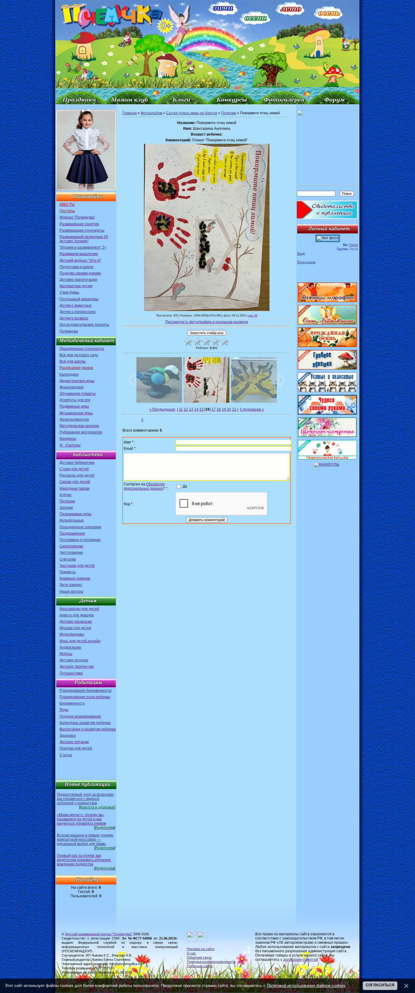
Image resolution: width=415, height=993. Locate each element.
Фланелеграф (72, 387)
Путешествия (71, 673)
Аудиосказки (70, 647)
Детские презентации (78, 280)
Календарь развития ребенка (85, 723)
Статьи (66, 755)
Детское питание (74, 742)
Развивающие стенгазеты (82, 230)
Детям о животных (75, 305)
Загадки (66, 507)
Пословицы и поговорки (80, 540)
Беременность (72, 703)
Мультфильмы (72, 634)
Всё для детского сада (79, 355)
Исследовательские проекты (84, 324)
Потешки (67, 501)
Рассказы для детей (77, 475)
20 (229, 409)
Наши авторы (71, 591)
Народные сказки (75, 488)
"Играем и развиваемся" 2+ (83, 247)
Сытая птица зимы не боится (191, 113)
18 (219, 409)
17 (213, 409)
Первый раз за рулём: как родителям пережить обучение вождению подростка (84, 859)
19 (224, 409)
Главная (129, 113)
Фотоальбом (151, 113)
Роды (64, 710)
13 (191, 409)
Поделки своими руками (80, 273)
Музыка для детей (75, 628)
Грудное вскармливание (80, 716)
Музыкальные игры (76, 413)
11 (181, 409)
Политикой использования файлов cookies (306, 985)
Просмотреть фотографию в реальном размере (206, 322)
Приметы (68, 572)
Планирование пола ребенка (85, 697)
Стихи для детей (74, 469)
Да (185, 486)
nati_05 (252, 315)
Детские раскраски (76, 621)
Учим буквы (69, 292)
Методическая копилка (79, 426)
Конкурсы (68, 438)
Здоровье (68, 735)
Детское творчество (77, 666)
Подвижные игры (74, 406)
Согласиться (380, 985)
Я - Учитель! (70, 445)
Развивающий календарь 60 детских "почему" (84, 239)
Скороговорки (71, 546)
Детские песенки (74, 660)
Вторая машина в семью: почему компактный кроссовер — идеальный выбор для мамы (85, 839)
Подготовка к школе (77, 267)
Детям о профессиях (78, 312)
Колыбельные (72, 520)
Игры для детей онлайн (80, 641)
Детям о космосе (74, 318)
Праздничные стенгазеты (82, 349)
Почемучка (69, 331)
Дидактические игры (77, 381)
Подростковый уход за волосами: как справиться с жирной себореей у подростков (85, 798)
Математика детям (76, 286)
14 (196, 409)
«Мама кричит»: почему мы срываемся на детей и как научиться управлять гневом (81, 819)
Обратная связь (199, 957)
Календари (69, 374)
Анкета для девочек (77, 615)
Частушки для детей (77, 566)
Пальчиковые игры (75, 514)
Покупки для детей (76, 748)
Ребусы (66, 654)
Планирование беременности (85, 690)
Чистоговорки (71, 552)
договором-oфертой (300, 959)
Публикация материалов (81, 432)
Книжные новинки (75, 578)
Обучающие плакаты (78, 393)
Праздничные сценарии (80, 527)
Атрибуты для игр (75, 400)
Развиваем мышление (79, 254)
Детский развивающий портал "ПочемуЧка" (98, 934)
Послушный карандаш (79, 299)
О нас (191, 953)
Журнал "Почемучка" (77, 217)
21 (234, 409)
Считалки (68, 559)
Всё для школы (73, 361)
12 (186, 409)
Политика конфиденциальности (211, 962)
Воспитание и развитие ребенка (88, 729)
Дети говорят (71, 585)
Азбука (65, 495)
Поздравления (72, 533)
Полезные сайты (200, 966)
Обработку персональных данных (144, 486)
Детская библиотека (77, 462)
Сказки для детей (75, 482)
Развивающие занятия (79, 224)
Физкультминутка (74, 419)
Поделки (228, 113)
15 (201, 409)
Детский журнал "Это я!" (80, 260)
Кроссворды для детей (79, 609)
